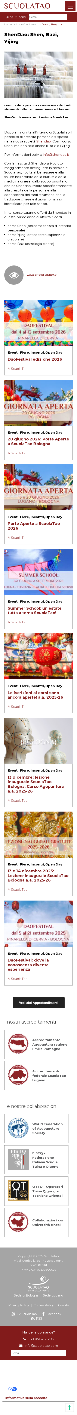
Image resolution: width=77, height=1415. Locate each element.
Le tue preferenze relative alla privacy (43, 1389)
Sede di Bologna (26, 1295)
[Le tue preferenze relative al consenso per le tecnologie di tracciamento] (69, 1407)
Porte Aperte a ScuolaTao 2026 (34, 526)
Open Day (53, 352)
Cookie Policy (44, 1305)
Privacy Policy (18, 1305)
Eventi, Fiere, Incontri (26, 352)
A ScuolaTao (18, 369)
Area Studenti (16, 17)
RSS (39, 1318)
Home (8, 24)
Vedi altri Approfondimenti (38, 1003)
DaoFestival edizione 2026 (35, 359)
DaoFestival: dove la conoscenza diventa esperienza (28, 965)
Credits (63, 1305)
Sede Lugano (53, 1295)
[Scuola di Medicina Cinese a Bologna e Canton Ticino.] (38, 5)
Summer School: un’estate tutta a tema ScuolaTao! (35, 610)
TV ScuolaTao (27, 1314)
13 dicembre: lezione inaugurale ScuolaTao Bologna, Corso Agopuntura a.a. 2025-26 (36, 784)
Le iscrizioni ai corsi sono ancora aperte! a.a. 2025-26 (35, 695)
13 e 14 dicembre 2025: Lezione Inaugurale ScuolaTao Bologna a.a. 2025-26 (38, 876)
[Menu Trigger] (70, 6)
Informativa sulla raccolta (26, 1398)
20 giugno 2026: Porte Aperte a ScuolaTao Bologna (38, 441)
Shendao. (44, 141)
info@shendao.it (56, 155)
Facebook (53, 1314)
